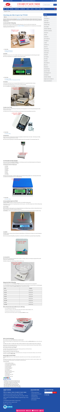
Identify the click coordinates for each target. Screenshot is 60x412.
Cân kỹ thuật (46, 20)
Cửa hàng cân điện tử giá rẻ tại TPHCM (15, 15)
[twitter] (53, 1)
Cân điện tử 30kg (7, 199)
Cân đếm (45, 34)
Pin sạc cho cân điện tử (48, 80)
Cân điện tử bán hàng (47, 28)
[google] (55, 1)
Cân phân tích (46, 44)
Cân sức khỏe (46, 52)
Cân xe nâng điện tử (47, 72)
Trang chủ (5, 11)
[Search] (55, 5)
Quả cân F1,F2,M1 (47, 70)
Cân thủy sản (46, 56)
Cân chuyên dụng (47, 68)
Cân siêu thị (46, 32)
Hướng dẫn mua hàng (34, 396)
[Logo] (8, 4)
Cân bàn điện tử (46, 22)
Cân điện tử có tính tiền (9, 51)
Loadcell (45, 42)
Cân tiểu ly (46, 58)
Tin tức (9, 11)
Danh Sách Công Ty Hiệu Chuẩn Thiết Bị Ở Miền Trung (12, 385)
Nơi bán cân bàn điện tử (9, 50)
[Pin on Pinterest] (8, 377)
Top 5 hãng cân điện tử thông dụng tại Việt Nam (12, 79)
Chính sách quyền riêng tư (35, 392)
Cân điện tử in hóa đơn (48, 30)
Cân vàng (45, 16)
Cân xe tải (45, 46)
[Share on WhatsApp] (3, 377)
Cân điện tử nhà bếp (47, 76)
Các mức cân (46, 36)
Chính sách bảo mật (34, 395)
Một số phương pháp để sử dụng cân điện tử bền (11, 384)
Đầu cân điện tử (46, 62)
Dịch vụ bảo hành (33, 399)
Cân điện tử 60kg (7, 133)
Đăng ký (54, 392)
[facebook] (52, 1)
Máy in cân (46, 64)
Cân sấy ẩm (46, 54)
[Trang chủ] (4, 9)
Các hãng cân (46, 40)
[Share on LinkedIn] (9, 377)
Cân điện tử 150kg (8, 78)
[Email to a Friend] (7, 377)
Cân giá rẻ (45, 60)
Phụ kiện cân (46, 66)
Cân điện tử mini (46, 24)
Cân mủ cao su (46, 50)
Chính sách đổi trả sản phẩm (35, 398)
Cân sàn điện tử (46, 18)
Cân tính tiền (46, 48)
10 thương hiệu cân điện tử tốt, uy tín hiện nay (11, 383)
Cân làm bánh (46, 26)
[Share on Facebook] (4, 377)
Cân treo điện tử (47, 38)
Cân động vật (46, 74)
